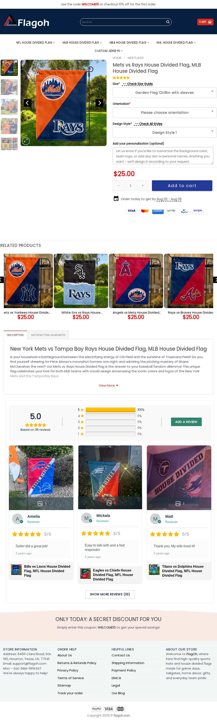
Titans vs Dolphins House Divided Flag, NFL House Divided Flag (183, 571)
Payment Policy (124, 670)
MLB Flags (136, 57)
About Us (64, 655)
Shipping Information (128, 663)
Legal (116, 685)
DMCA (116, 678)
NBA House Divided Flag (128, 43)
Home (117, 57)
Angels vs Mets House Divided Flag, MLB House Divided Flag (136, 312)
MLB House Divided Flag (81, 43)
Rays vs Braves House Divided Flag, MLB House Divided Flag (191, 312)
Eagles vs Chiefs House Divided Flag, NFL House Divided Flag (113, 575)
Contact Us (121, 655)
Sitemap (64, 685)
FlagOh (191, 654)
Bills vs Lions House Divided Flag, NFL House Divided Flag (47, 571)
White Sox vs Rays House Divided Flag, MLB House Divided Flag (81, 312)
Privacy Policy (67, 670)
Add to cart (182, 186)
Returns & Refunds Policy (76, 663)
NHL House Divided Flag (175, 43)
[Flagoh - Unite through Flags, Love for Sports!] (26, 21)
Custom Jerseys (107, 51)
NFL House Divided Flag (34, 43)
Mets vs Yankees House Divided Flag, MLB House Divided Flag (26, 312)
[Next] (99, 103)
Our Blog (118, 693)
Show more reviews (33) (110, 594)
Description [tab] (15, 335)
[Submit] (168, 22)
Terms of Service (70, 678)
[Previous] (27, 103)
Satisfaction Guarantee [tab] (48, 335)
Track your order (70, 693)
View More (107, 385)
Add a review (186, 422)
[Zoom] (25, 141)
